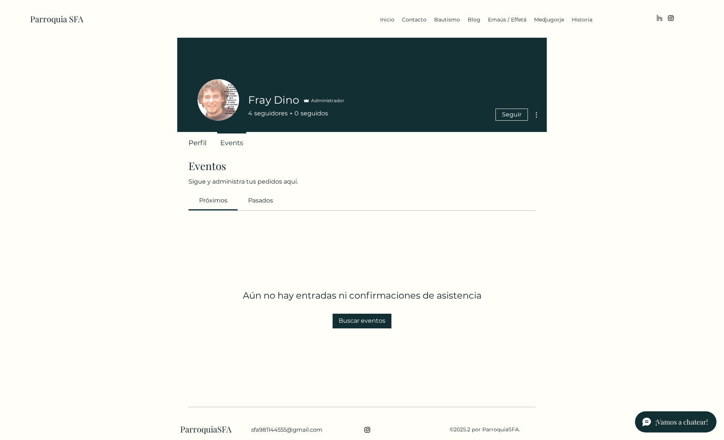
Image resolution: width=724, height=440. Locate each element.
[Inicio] (659, 18)
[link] (213, 200)
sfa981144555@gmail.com (286, 429)
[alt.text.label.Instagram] (671, 18)
